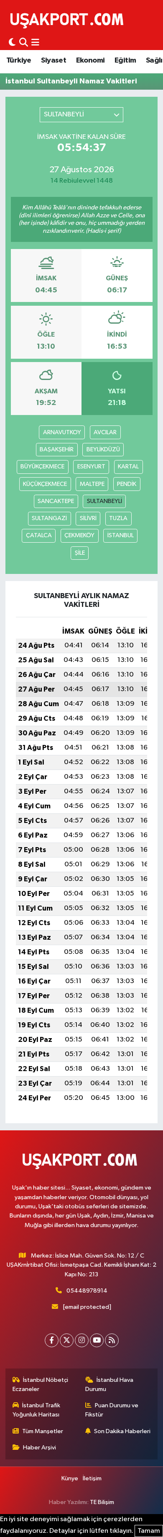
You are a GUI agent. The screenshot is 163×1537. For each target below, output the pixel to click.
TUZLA (118, 518)
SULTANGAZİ (49, 518)
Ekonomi (90, 60)
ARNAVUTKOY (62, 432)
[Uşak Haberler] (68, 20)
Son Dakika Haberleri (122, 1431)
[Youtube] (97, 1340)
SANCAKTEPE (56, 501)
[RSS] (112, 1340)
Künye (69, 1478)
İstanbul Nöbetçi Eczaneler (41, 1384)
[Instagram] (82, 1340)
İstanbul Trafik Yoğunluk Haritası (37, 1410)
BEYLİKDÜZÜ (103, 449)
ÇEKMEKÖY (79, 535)
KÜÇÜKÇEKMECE (45, 484)
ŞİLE (80, 553)
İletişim (92, 1478)
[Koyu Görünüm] (12, 42)
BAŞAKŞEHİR (57, 449)
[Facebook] (52, 1340)
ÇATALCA (39, 535)
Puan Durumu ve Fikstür (112, 1410)
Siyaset (53, 60)
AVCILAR (105, 432)
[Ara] (23, 42)
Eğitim (125, 60)
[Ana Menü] (35, 42)
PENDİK (126, 484)
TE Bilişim (102, 1502)
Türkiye (18, 60)
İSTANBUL (120, 535)
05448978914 (86, 1291)
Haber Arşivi (39, 1447)
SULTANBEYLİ (104, 501)
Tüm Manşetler (42, 1431)
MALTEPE (92, 484)
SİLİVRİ (88, 518)
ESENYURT (91, 466)
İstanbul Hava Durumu (109, 1384)
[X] (67, 1340)
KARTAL (128, 466)
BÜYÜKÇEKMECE (42, 466)
